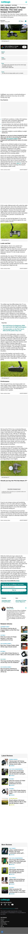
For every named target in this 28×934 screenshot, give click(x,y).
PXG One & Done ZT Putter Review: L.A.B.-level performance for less (9, 638)
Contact (2, 920)
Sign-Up (2, 926)
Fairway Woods (13, 759)
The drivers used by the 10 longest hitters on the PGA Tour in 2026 (10, 630)
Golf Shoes (12, 848)
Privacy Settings (4, 924)
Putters (14, 5)
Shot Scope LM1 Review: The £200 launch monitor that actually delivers (16, 871)
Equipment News (5, 626)
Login (2, 925)
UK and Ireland (13, 798)
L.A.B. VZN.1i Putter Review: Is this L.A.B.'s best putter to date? (10, 653)
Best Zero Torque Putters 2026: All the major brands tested (10, 646)
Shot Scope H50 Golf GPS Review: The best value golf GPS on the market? (17, 861)
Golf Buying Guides (6, 643)
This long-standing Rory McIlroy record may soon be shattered (10, 661)
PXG (3, 53)
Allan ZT (18, 163)
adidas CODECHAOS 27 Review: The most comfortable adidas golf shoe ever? (16, 851)
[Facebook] (2, 905)
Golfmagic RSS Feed (5, 921)
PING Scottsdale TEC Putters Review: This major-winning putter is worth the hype (17, 890)
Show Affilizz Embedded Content (14, 489)
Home (2, 5)
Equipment (8, 5)
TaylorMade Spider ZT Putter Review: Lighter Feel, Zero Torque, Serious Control (6, 601)
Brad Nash (3, 20)
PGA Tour (3, 659)
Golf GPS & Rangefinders (15, 769)
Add (24, 46)
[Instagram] (5, 905)
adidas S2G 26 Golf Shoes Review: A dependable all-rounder (17, 881)
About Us (2, 919)
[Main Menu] (26, 2)
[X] (9, 905)
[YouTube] (12, 905)
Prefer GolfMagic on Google (11, 46)
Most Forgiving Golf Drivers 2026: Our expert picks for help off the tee (10, 670)
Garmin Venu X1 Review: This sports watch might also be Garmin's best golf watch (17, 772)
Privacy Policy (3, 922)
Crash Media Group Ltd (8, 908)
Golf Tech (12, 867)
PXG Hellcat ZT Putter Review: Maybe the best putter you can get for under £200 (21, 601)
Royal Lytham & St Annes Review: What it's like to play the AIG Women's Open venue (17, 802)
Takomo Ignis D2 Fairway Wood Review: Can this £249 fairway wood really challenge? (17, 762)
